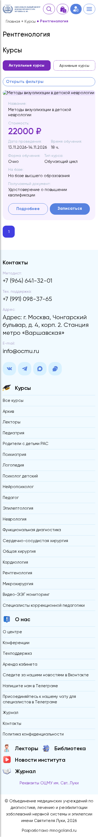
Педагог (11, 497)
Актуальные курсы (26, 65)
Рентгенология (17, 572)
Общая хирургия (19, 551)
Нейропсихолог (18, 486)
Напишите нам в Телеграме (30, 685)
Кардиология (15, 562)
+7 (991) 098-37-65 (27, 298)
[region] (49, 67)
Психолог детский (20, 476)
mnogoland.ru (63, 830)
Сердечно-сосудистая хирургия (35, 540)
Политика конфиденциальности (33, 734)
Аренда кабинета (20, 664)
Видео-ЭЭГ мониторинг (26, 594)
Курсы (30, 21)
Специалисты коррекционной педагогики (44, 605)
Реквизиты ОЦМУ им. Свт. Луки (49, 783)
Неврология (14, 519)
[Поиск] (49, 9)
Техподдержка (17, 653)
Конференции (16, 642)
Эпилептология (18, 508)
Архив (8, 411)
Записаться (70, 208)
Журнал (10, 712)
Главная (13, 21)
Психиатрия (14, 454)
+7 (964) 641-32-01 (27, 280)
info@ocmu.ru (21, 351)
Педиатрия (13, 433)
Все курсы (13, 400)
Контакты (12, 723)
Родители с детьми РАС (25, 443)
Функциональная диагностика (32, 529)
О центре (12, 631)
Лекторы (11, 422)
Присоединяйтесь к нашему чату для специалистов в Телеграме (39, 699)
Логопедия (13, 465)
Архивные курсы (74, 65)
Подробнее (28, 208)
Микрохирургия (18, 583)
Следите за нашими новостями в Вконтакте (46, 674)
